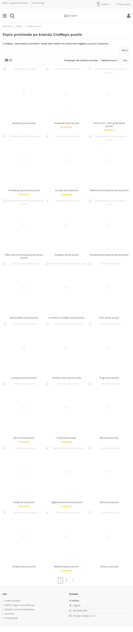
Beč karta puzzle (109, 437)
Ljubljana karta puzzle (23, 377)
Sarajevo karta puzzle (66, 254)
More (124, 50)
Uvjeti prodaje (38, 3)
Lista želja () (124, 4)
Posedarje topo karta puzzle (24, 190)
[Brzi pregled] (28, 118)
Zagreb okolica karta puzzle (66, 502)
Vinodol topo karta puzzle (66, 377)
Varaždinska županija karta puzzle (109, 254)
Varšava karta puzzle (24, 566)
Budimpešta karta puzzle (24, 317)
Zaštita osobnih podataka (19, 609)
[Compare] (23, 118)
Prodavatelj (11, 618)
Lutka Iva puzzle (109, 566)
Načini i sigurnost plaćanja (15, 3)
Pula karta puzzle (66, 437)
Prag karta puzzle (109, 377)
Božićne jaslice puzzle (66, 566)
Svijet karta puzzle (24, 502)
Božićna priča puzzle (23, 123)
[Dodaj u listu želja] (19, 118)
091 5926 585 (80, 610)
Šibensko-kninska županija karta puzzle (24, 256)
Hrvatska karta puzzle (66, 123)
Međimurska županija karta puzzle (109, 190)
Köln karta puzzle (109, 317)
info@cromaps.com (84, 615)
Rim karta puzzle (109, 502)
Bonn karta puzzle (24, 437)
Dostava (9, 613)
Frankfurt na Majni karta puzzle (66, 317)
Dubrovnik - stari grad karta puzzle (109, 125)
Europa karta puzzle (66, 190)
